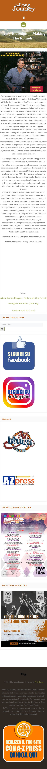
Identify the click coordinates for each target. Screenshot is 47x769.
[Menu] (23, 24)
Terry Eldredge (32, 303)
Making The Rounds (17, 303)
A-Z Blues (39, 682)
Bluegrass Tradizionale (24, 298)
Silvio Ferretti (41, 298)
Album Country (7, 298)
